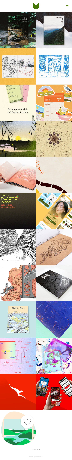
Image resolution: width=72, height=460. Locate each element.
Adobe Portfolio (39, 456)
